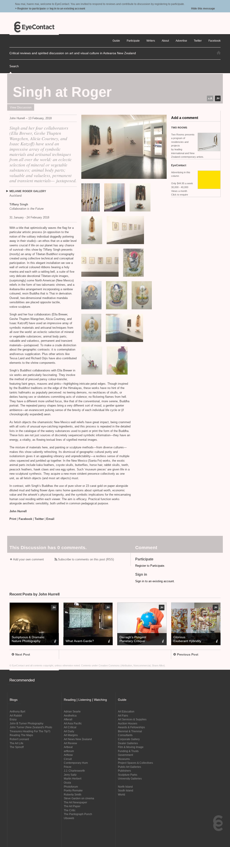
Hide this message (203, 8)
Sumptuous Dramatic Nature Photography (28, 639)
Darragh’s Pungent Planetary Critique (132, 639)
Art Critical (70, 727)
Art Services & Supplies (132, 719)
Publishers (124, 770)
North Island (125, 786)
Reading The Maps (21, 735)
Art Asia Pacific (73, 723)
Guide (116, 40)
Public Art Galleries (129, 766)
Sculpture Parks (127, 774)
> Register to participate (30, 8)
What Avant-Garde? (80, 641)
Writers (150, 40)
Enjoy (13, 719)
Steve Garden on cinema (79, 798)
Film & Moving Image (131, 747)
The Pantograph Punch (78, 814)
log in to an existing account (67, 8)
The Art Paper (72, 806)
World (121, 794)
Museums (124, 758)
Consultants (125, 735)
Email (50, 519)
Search (14, 66)
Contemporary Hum (76, 762)
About (165, 40)
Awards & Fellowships (131, 727)
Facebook (25, 519)
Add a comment (184, 118)
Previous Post (187, 654)
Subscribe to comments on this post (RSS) (86, 559)
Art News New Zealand (78, 739)
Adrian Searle (72, 711)
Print (12, 519)
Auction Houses (127, 723)
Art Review (70, 743)
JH (217, 98)
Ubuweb (69, 818)
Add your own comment (28, 559)
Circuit (68, 758)
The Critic (69, 810)
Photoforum (71, 786)
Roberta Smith (72, 794)
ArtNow (68, 754)
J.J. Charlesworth (74, 770)
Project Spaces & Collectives (135, 762)
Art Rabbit (16, 715)
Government (125, 754)
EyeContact (34, 27)
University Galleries (130, 778)
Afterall (68, 719)
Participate (133, 40)
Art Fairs (123, 715)
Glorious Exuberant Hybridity (187, 639)
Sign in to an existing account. (155, 581)
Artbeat (68, 747)
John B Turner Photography (26, 723)
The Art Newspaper (75, 802)
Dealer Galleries (128, 743)
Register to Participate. (150, 565)
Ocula (67, 782)
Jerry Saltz (70, 774)
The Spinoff (17, 747)
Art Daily (69, 731)
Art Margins (71, 735)
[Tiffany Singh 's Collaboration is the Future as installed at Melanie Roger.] (124, 147)
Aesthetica (70, 715)
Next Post (22, 654)
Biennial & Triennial (130, 731)
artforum (69, 751)
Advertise (181, 40)
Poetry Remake (73, 790)
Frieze (67, 766)
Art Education (126, 711)
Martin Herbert (72, 778)
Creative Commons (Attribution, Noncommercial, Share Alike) (132, 665)
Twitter (39, 519)
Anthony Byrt (17, 711)
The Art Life (16, 743)
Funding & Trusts (128, 751)
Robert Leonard (19, 739)
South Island (125, 790)
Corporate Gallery (129, 739)
